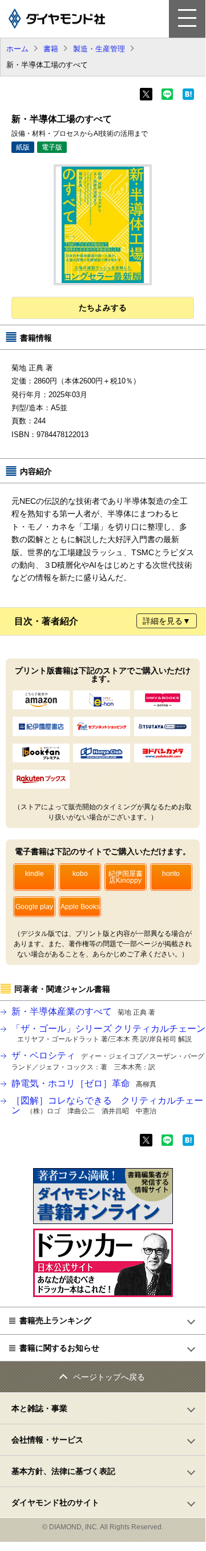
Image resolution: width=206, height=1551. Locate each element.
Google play (34, 907)
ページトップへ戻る (109, 1377)
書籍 (50, 49)
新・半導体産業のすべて (83, 1011)
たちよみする (103, 307)
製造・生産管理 (99, 49)
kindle (34, 874)
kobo (80, 874)
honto (171, 874)
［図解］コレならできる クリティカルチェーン (107, 1106)
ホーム (17, 49)
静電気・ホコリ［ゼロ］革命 (83, 1083)
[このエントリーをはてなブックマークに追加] (188, 98)
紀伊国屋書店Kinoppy (125, 877)
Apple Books (80, 907)
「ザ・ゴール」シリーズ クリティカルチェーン (108, 1034)
